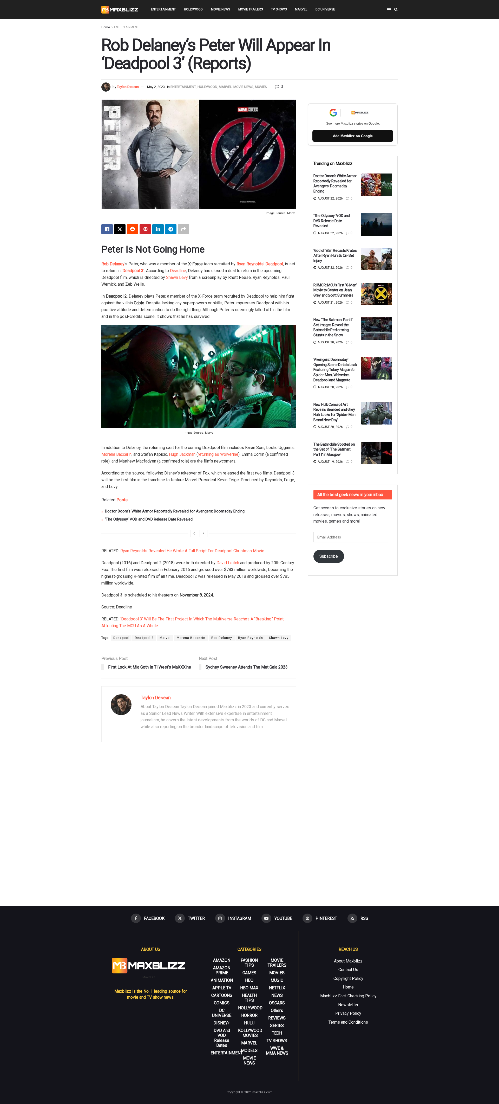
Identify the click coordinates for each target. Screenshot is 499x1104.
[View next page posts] (203, 533)
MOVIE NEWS (220, 9)
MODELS (249, 1050)
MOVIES (261, 87)
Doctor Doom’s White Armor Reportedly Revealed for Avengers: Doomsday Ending (175, 511)
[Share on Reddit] (132, 229)
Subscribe (328, 556)
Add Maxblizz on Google (353, 136)
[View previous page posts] (194, 533)
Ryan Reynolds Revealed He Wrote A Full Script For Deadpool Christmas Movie (192, 550)
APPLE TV (221, 987)
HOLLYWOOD (193, 9)
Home (105, 27)
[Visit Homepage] (120, 10)
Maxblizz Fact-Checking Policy (348, 995)
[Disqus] (198, 822)
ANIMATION (222, 980)
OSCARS (277, 1002)
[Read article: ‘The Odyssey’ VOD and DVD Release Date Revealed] (376, 224)
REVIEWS (277, 1018)
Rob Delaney (112, 263)
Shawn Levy (177, 277)
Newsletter (348, 1004)
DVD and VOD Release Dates (222, 1038)
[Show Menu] (389, 9)
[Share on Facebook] (107, 229)
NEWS (277, 995)
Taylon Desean (128, 87)
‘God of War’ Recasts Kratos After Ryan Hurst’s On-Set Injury (335, 255)
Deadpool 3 (132, 270)
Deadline (178, 270)
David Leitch (227, 562)
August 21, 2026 (330, 302)
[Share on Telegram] (170, 229)
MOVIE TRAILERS (250, 9)
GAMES (249, 972)
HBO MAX (249, 987)
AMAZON (221, 960)
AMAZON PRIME (221, 970)
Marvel (165, 638)
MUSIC (277, 980)
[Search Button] (396, 9)
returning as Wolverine (218, 454)
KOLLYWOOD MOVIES (250, 1033)
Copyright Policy (348, 978)
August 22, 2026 (330, 198)
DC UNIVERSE (325, 9)
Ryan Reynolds (250, 263)
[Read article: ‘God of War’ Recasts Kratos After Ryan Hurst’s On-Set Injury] (376, 259)
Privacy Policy (348, 1013)
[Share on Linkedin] (158, 229)
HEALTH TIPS (249, 998)
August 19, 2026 (330, 462)
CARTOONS (221, 995)
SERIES (277, 1025)
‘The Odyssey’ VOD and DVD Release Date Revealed (149, 519)
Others (277, 1010)
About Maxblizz (348, 961)
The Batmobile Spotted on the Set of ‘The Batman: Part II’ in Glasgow (334, 449)
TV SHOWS (279, 9)
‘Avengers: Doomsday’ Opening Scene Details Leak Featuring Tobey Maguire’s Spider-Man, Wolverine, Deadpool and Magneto (335, 369)
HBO (249, 980)
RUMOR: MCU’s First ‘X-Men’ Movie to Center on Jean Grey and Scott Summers (335, 290)
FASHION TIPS (249, 963)
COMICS (221, 1002)
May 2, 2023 (156, 87)
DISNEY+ (221, 1022)
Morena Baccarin (116, 454)
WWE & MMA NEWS (277, 1051)
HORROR (249, 1015)
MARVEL (301, 9)
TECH (277, 1033)
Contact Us (348, 969)
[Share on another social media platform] (183, 229)
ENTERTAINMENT (163, 9)
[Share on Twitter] (120, 229)
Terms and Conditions (348, 1022)
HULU (249, 1022)
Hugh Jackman (182, 454)
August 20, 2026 (330, 342)
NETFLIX (277, 987)
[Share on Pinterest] (145, 229)
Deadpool (274, 263)
